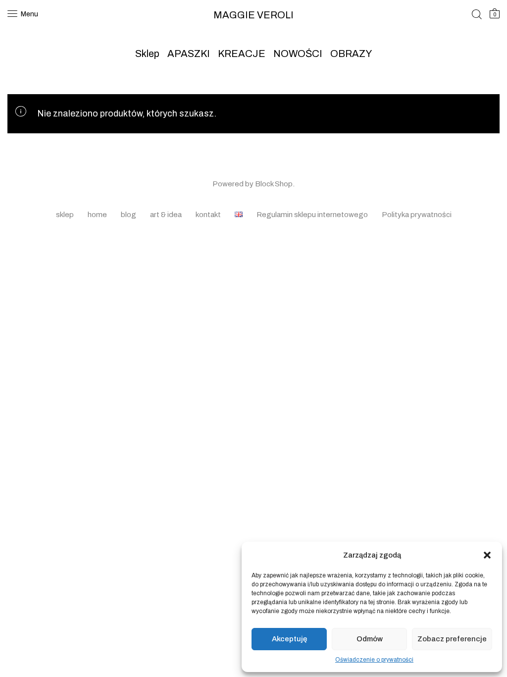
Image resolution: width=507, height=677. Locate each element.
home (97, 215)
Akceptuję (289, 639)
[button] (487, 555)
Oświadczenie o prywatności (374, 659)
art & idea (166, 215)
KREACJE (241, 53)
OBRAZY (351, 53)
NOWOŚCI (297, 53)
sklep (65, 215)
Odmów (369, 639)
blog (128, 215)
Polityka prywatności (417, 215)
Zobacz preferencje (452, 639)
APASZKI (188, 53)
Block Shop (274, 184)
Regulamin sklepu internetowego (312, 215)
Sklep (147, 53)
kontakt (208, 215)
